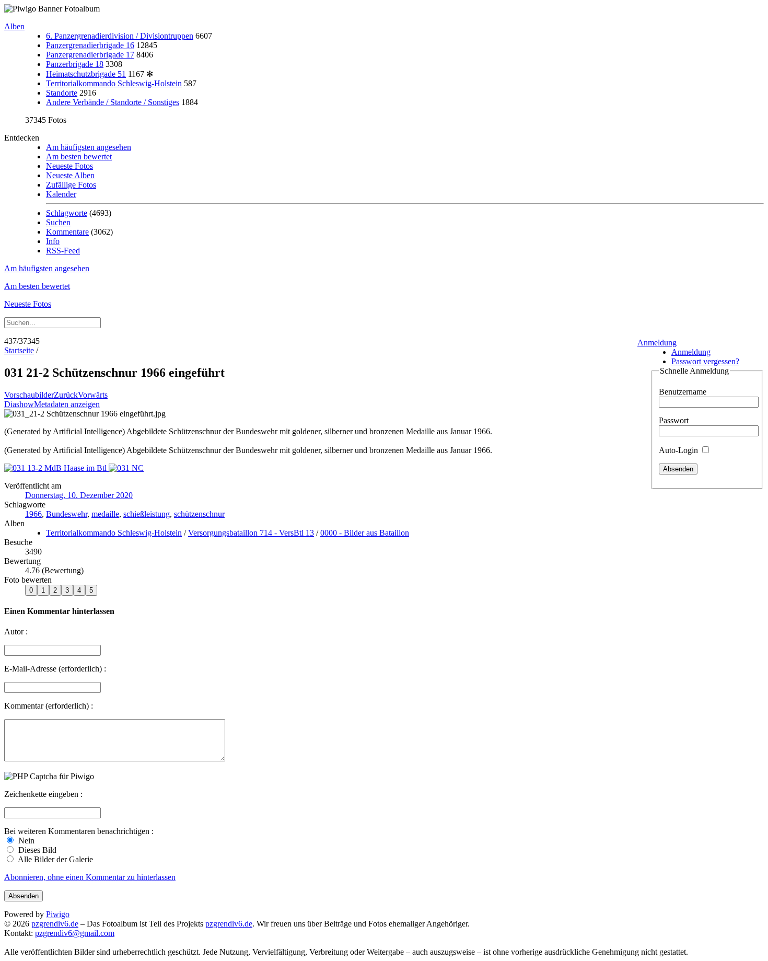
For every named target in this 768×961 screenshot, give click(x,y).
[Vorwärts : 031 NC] (126, 468)
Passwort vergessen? (705, 361)
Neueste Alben (70, 175)
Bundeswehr (66, 514)
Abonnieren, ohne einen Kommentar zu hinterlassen (90, 877)
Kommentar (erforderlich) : (48, 705)
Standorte (61, 92)
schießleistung (146, 514)
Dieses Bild (36, 850)
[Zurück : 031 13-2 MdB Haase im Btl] (56, 468)
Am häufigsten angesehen (88, 147)
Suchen (58, 222)
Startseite (19, 350)
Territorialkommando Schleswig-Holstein (114, 83)
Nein (25, 840)
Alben (14, 26)
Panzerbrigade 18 (74, 64)
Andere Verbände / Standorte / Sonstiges (112, 102)
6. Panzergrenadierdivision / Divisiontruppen (119, 35)
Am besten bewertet (79, 156)
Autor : (16, 631)
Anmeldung (657, 342)
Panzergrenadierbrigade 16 (90, 45)
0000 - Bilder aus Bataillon (364, 532)
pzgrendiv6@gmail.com (74, 933)
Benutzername (682, 391)
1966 (33, 514)
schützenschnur (199, 514)
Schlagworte (66, 213)
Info (53, 241)
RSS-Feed (63, 250)
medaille (105, 514)
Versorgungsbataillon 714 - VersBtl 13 (251, 532)
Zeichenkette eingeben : (43, 794)
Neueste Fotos (69, 165)
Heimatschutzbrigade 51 (86, 74)
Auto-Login (679, 450)
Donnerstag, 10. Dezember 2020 (79, 495)
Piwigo (57, 914)
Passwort (674, 420)
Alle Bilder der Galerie (54, 859)
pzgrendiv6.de (54, 923)
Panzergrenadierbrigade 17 (90, 54)
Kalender (61, 194)
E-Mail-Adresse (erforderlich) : (55, 668)
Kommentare (67, 231)
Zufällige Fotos (71, 184)
